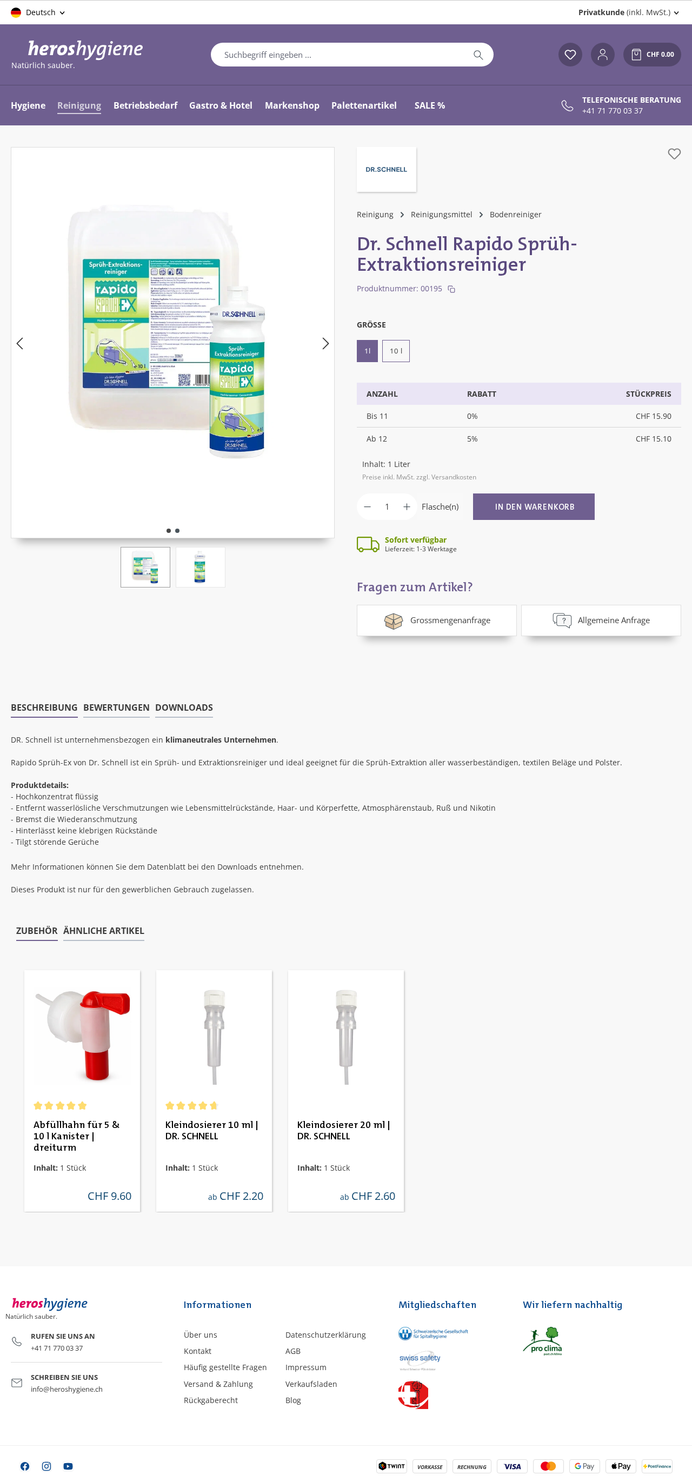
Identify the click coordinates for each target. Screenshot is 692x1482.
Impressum (306, 1367)
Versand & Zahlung (218, 1384)
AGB (293, 1351)
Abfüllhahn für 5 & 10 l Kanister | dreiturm (77, 1136)
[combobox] (337, 54)
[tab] (44, 708)
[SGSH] (449, 1333)
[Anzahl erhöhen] (406, 506)
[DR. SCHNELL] (386, 171)
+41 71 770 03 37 (612, 111)
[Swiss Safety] (449, 1360)
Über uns (200, 1335)
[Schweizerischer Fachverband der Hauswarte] (449, 1394)
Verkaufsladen (311, 1384)
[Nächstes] (326, 343)
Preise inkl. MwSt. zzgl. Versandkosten (419, 477)
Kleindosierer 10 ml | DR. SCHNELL (211, 1131)
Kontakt (197, 1351)
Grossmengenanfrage (450, 620)
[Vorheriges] (19, 343)
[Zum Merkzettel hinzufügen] (674, 154)
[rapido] (173, 331)
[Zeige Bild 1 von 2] (169, 531)
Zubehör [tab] (37, 931)
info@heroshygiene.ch (67, 1389)
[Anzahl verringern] (367, 506)
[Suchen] (478, 54)
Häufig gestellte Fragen (225, 1367)
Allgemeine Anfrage (614, 620)
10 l (396, 351)
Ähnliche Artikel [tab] (103, 931)
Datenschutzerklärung (325, 1335)
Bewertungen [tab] (116, 707)
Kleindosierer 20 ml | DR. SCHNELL (343, 1131)
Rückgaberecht (211, 1400)
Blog (293, 1400)
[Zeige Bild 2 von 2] (177, 531)
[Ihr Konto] (603, 54)
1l (367, 351)
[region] (173, 367)
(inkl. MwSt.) (624, 12)
